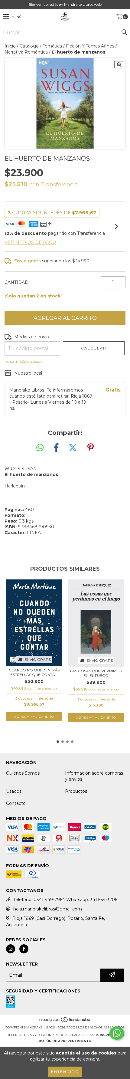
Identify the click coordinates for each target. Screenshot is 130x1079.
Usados (13, 791)
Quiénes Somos (23, 773)
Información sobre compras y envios (94, 776)
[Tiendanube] (65, 1021)
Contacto (16, 803)
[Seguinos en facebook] (23, 948)
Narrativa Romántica (26, 52)
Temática (52, 46)
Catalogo (29, 46)
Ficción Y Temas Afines (90, 46)
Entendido (65, 1071)
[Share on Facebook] (56, 448)
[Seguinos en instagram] (10, 948)
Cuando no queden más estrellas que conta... (34, 672)
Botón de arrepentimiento (65, 1041)
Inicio (10, 46)
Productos (76, 791)
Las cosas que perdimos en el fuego (96, 673)
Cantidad (16, 282)
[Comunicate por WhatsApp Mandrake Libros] (116, 1033)
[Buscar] (124, 32)
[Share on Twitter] (73, 448)
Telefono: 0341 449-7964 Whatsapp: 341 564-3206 (65, 899)
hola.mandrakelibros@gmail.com (47, 909)
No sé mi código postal (24, 361)
